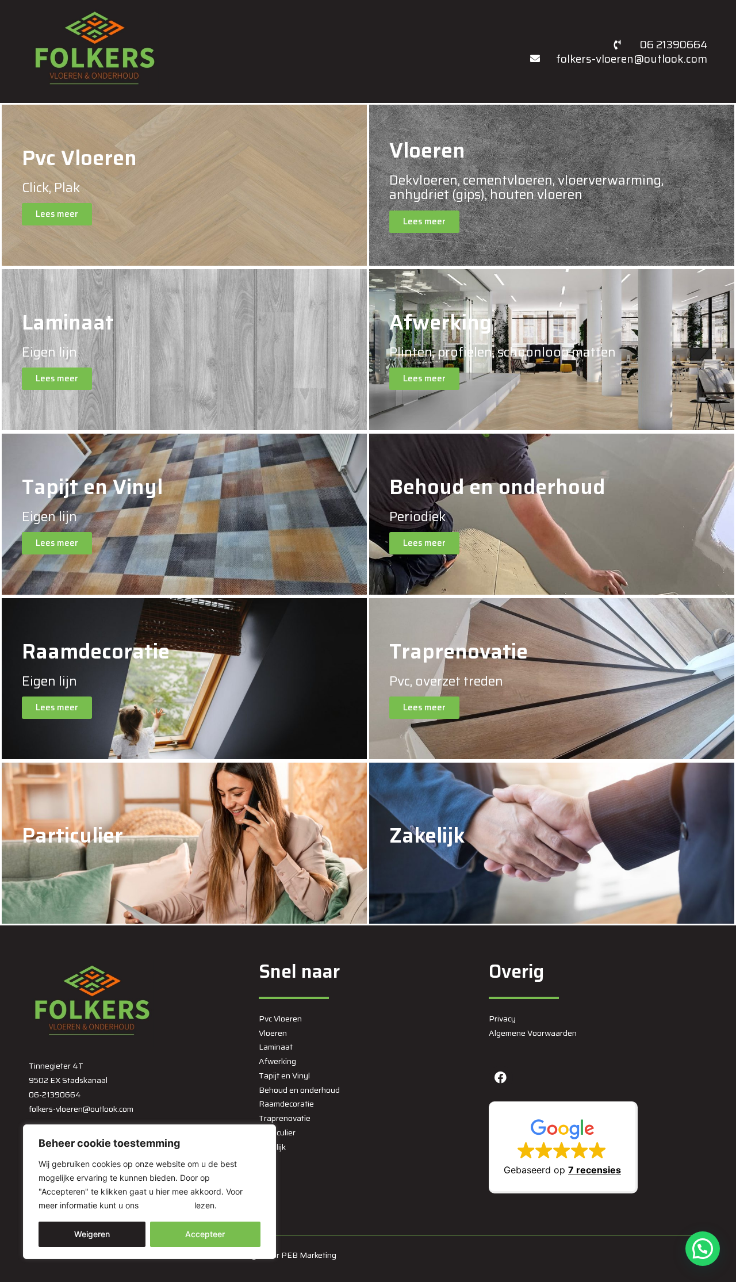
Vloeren (273, 1033)
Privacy (502, 1018)
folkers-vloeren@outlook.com (81, 1109)
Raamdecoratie (286, 1103)
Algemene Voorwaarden (533, 1033)
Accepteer (205, 1234)
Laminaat (276, 1046)
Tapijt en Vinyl (284, 1075)
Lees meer (57, 214)
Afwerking (277, 1061)
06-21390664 (55, 1094)
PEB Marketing (308, 1255)
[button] (563, 1147)
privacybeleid (166, 1205)
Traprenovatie (284, 1118)
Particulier (277, 1132)
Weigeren (92, 1234)
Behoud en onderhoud (299, 1090)
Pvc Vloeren (280, 1018)
